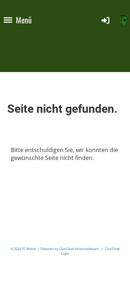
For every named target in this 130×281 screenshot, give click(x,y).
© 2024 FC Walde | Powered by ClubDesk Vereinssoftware (54, 248)
